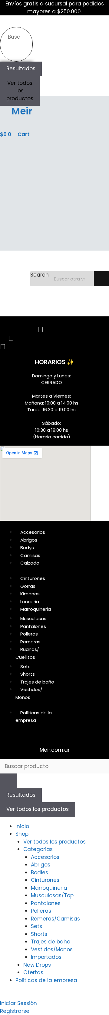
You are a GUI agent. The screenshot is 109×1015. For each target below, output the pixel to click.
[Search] (101, 278)
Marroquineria (49, 888)
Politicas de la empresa (46, 980)
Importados (46, 957)
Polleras (41, 910)
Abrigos (40, 864)
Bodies (39, 872)
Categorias (38, 849)
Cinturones (45, 880)
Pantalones (46, 903)
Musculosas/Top (52, 895)
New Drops (37, 965)
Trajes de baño (50, 941)
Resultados (20, 68)
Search (39, 274)
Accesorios (45, 857)
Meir (22, 111)
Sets (36, 926)
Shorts (39, 934)
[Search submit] (11, 51)
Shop (21, 833)
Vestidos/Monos (52, 949)
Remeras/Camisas (55, 918)
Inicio (22, 826)
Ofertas (33, 972)
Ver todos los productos (19, 90)
